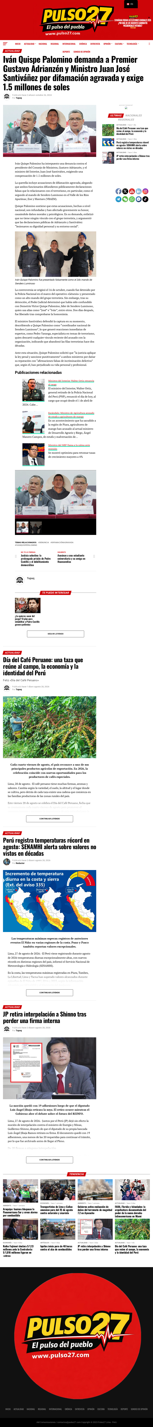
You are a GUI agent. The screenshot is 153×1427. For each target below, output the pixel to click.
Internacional (69, 43)
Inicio (17, 43)
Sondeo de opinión (82, 51)
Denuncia (44, 543)
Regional (55, 43)
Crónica (83, 43)
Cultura (118, 43)
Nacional (43, 43)
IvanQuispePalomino (26, 545)
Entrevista (95, 43)
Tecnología (132, 43)
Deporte (66, 51)
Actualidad (29, 43)
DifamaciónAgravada (63, 543)
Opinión (107, 43)
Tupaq (19, 98)
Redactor (20, 863)
